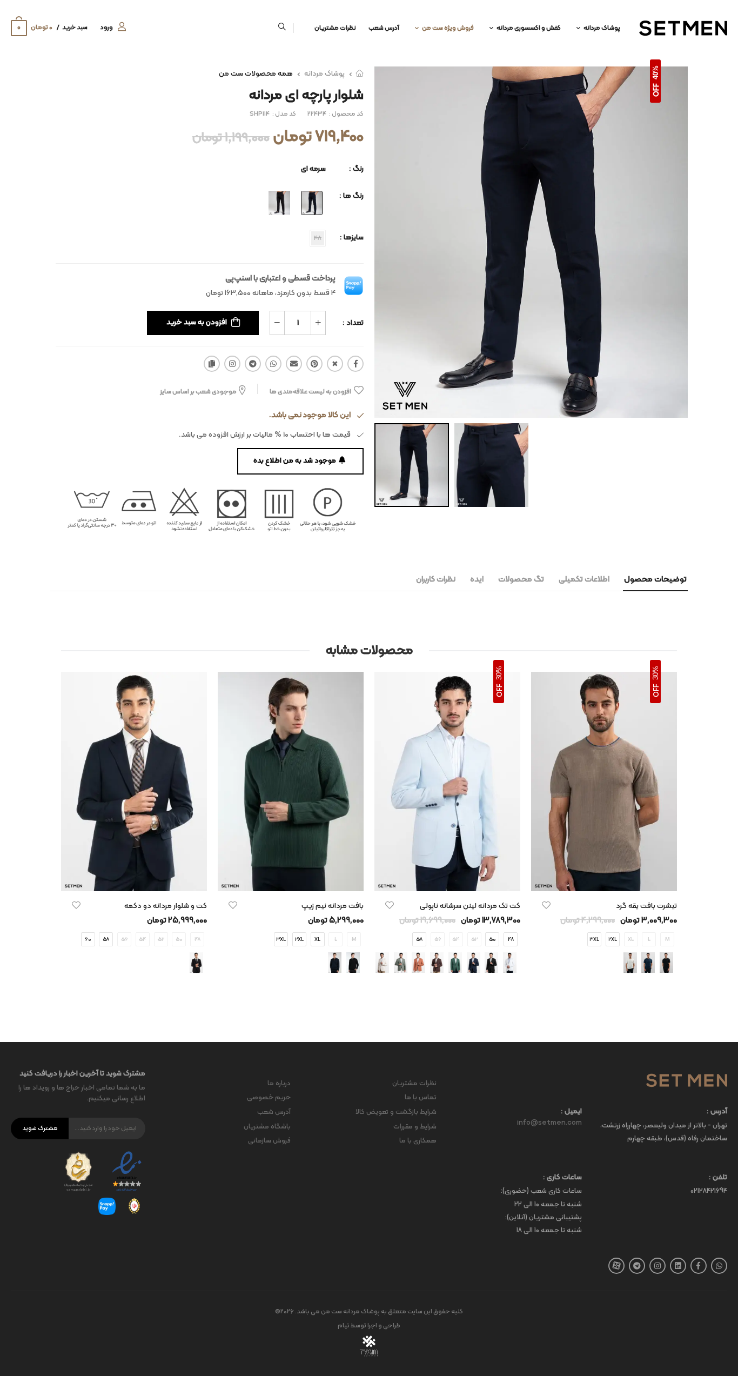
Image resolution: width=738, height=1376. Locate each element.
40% (656, 72)
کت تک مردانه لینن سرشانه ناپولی (470, 906)
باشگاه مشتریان (267, 1126)
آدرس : (717, 1112)
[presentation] (669, 832)
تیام (344, 1326)
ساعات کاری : (562, 1178)
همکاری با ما (418, 1140)
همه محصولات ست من (256, 73)
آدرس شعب (383, 28)
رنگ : (356, 169)
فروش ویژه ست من (448, 28)
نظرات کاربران (435, 579)
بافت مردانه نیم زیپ (332, 906)
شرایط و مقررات (415, 1126)
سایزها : (352, 237)
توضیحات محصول (655, 579)
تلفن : (718, 1178)
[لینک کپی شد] (212, 364)
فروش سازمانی (269, 1140)
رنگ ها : (351, 196)
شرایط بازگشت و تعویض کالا (396, 1112)
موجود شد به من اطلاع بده (294, 460)
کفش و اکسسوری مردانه (529, 28)
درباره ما (279, 1083)
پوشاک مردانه (601, 28)
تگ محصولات (521, 579)
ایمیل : (571, 1112)
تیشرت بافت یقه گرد (646, 906)
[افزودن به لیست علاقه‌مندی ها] (546, 905)
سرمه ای (313, 169)
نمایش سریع (604, 877)
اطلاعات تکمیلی (584, 579)
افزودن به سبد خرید (196, 322)
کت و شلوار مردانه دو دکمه (165, 906)
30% (656, 673)
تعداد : (353, 323)
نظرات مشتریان (335, 28)
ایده (477, 579)
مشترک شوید (40, 1128)
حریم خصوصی (269, 1097)
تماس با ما (421, 1097)
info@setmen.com (549, 1123)
